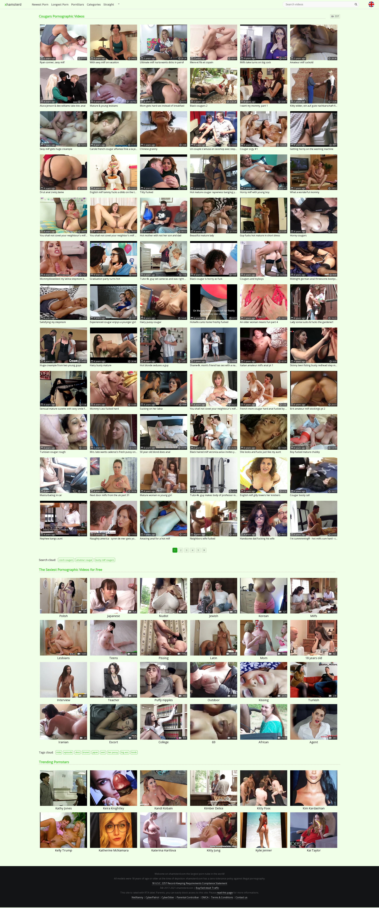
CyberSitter (168, 897)
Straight (108, 4)
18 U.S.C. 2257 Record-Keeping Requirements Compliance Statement (189, 883)
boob (134, 752)
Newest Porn (40, 4)
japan (95, 752)
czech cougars (66, 559)
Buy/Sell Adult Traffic (207, 887)
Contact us (241, 897)
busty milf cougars (104, 559)
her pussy (113, 752)
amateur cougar (84, 559)
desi (77, 752)
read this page (225, 892)
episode (68, 752)
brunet (86, 752)
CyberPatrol (152, 897)
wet (103, 752)
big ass (124, 752)
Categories (94, 4)
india (58, 752)
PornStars (77, 4)
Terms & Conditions (222, 897)
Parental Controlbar (188, 897)
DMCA (204, 897)
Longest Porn (59, 4)
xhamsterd (13, 4)
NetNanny (137, 897)
